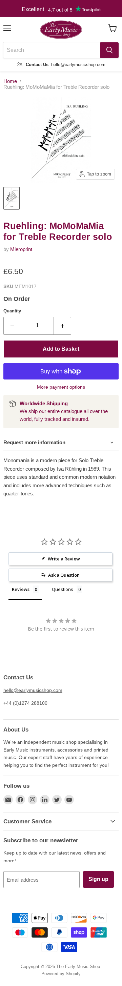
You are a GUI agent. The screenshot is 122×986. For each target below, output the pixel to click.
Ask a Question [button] (64, 575)
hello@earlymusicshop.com (32, 690)
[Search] (109, 50)
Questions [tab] (62, 589)
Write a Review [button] (64, 559)
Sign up (98, 879)
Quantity (12, 310)
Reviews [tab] (20, 589)
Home (10, 81)
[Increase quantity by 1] (62, 325)
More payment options (61, 387)
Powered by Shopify (61, 973)
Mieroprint (21, 249)
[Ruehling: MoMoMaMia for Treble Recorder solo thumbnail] (11, 198)
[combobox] (51, 50)
